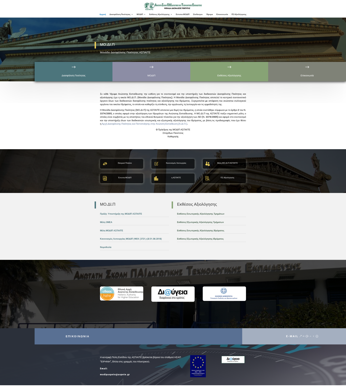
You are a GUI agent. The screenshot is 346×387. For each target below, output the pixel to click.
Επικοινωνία (222, 14)
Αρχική (102, 14)
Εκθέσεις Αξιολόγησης (159, 14)
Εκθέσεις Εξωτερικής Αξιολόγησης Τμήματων (200, 222)
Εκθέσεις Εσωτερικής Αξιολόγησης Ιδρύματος (200, 230)
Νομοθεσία (105, 247)
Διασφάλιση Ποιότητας (119, 14)
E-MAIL (292, 336)
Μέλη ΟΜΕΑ (106, 222)
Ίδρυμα (209, 14)
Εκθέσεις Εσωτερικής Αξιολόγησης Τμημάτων (200, 214)
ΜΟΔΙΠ (140, 14)
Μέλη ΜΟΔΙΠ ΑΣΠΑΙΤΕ (111, 230)
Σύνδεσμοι (198, 14)
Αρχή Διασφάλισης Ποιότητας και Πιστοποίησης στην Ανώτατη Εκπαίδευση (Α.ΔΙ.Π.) (144, 123)
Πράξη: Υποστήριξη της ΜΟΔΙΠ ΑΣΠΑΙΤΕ (121, 214)
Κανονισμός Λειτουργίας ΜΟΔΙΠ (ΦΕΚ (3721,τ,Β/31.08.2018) (131, 239)
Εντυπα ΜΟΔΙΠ (182, 14)
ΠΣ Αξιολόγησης (239, 14)
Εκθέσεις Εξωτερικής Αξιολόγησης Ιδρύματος (200, 239)
